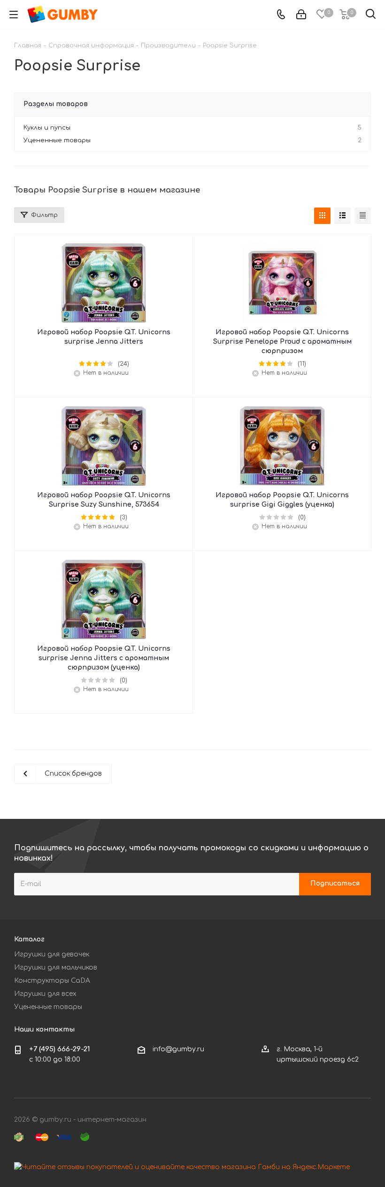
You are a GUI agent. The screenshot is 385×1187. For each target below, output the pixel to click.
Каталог (29, 939)
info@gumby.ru (178, 1049)
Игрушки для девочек (51, 954)
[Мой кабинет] (301, 14)
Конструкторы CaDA (52, 980)
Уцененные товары (48, 1006)
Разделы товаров (55, 104)
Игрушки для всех (45, 993)
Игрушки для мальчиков (55, 967)
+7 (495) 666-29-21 (59, 1049)
